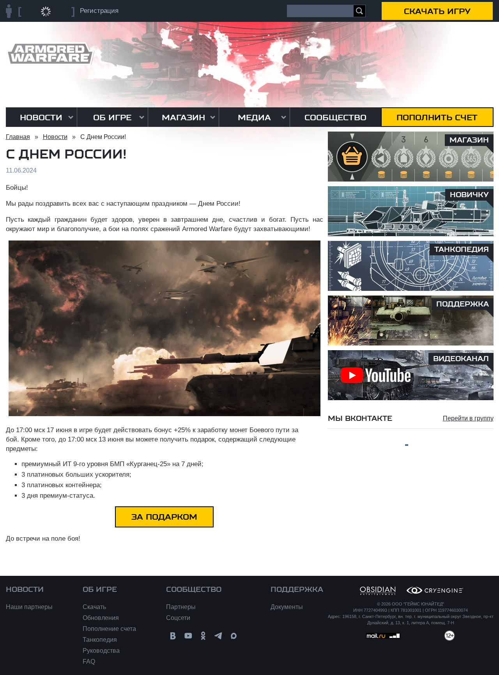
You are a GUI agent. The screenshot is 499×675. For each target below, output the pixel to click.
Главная (18, 137)
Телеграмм (218, 636)
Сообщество (335, 117)
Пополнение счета (109, 628)
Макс (234, 636)
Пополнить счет (437, 117)
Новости (41, 117)
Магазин (183, 117)
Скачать (94, 607)
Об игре (112, 117)
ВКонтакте (173, 636)
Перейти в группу (468, 418)
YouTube (188, 636)
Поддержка (297, 589)
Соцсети (178, 617)
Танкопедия (100, 639)
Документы (287, 607)
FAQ (89, 661)
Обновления (101, 617)
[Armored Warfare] (50, 53)
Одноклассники (203, 636)
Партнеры (181, 607)
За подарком (164, 517)
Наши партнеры (29, 607)
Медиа (254, 117)
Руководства (101, 650)
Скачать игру (437, 11)
